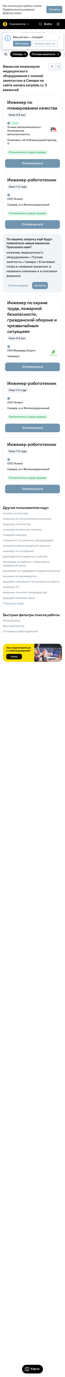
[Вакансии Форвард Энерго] (53, 353)
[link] (40, 24)
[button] (32, 163)
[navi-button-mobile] (58, 24)
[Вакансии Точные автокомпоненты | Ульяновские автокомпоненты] (53, 130)
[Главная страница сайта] (5, 24)
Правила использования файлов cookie (18, 11)
